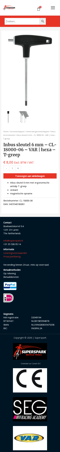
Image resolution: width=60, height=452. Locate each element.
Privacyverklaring (12, 256)
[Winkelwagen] (38, 9)
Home (5, 131)
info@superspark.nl (13, 240)
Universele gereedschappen (37, 131)
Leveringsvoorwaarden (15, 252)
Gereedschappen (17, 131)
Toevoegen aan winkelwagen (30, 175)
